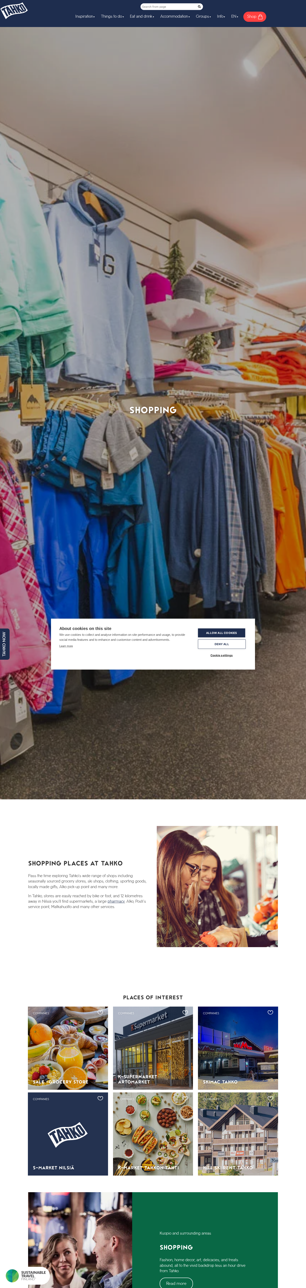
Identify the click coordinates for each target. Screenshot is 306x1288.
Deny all (222, 644)
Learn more (66, 645)
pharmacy (116, 901)
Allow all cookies (221, 632)
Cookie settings (221, 655)
